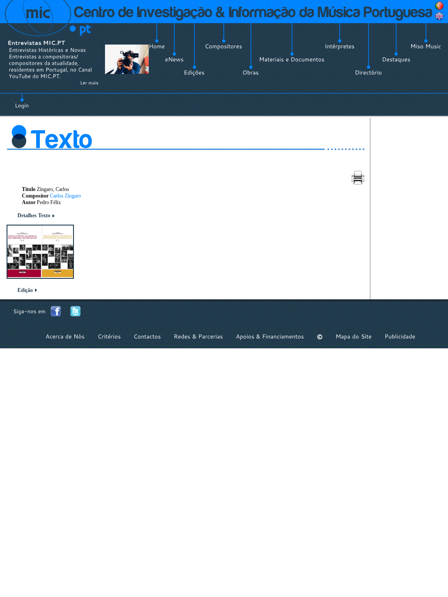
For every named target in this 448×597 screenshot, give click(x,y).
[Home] (157, 46)
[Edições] (194, 72)
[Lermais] (89, 82)
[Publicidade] (400, 336)
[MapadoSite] (354, 336)
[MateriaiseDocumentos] (292, 59)
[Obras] (250, 72)
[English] (439, 16)
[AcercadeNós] (65, 336)
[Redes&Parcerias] (198, 336)
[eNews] (174, 59)
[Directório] (368, 72)
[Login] (22, 100)
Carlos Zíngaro (65, 196)
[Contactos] (147, 336)
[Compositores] (223, 46)
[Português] (439, 5)
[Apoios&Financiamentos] (270, 336)
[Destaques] (396, 59)
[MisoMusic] (425, 46)
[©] (320, 336)
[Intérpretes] (340, 46)
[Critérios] (109, 336)
